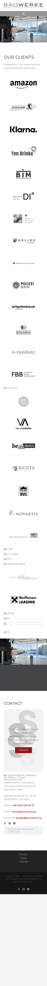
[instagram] (10, 823)
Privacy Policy (25, 743)
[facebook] (5, 823)
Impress (23, 861)
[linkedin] (14, 823)
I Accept (23, 750)
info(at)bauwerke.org (24, 811)
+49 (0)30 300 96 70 (23, 805)
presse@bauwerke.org (29, 818)
